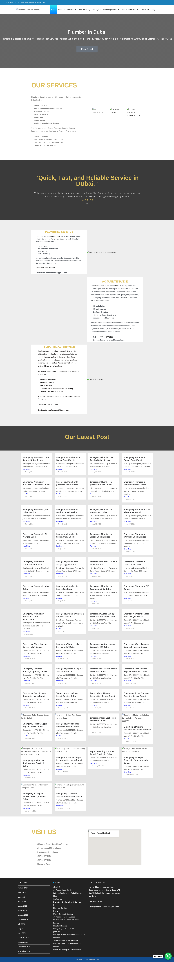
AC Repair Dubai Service (62, 890)
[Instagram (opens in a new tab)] (166, 2)
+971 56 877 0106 (106, 337)
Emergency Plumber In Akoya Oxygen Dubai (67, 563)
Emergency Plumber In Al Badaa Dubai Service (68, 459)
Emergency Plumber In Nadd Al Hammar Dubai (137, 511)
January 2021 (23, 942)
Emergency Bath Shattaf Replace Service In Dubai (135, 670)
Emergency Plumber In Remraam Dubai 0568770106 (33, 616)
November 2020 (24, 951)
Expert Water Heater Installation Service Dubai (102, 694)
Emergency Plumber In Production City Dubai (101, 587)
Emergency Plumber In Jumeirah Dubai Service (135, 483)
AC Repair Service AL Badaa (64, 917)
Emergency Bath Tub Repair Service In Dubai (103, 670)
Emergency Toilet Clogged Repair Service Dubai (35, 725)
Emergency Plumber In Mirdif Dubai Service (33, 563)
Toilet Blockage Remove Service (65, 941)
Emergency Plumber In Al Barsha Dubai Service (102, 459)
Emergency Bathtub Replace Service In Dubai (70, 670)
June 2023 (22, 892)
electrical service (59, 346)
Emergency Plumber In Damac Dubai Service (134, 459)
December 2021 (24, 919)
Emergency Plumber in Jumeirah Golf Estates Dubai (36, 483)
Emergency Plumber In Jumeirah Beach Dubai (67, 483)
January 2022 (23, 915)
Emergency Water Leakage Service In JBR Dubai (103, 645)
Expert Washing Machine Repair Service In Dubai (102, 753)
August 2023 (23, 888)
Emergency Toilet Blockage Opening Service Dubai (136, 694)
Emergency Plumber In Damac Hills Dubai (134, 563)
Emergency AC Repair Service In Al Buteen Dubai (69, 795)
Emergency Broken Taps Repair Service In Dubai (67, 725)
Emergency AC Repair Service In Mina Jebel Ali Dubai (34, 796)
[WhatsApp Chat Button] (168, 956)
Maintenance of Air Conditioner (106, 286)
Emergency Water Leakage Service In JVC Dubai (136, 615)
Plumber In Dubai (53, 236)
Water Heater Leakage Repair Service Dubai (67, 694)
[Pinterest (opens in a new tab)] (163, 2)
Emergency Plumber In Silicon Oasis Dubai (67, 535)
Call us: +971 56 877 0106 (46, 268)
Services (70, 9)
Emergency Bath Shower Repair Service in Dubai (34, 694)
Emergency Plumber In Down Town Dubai (101, 511)
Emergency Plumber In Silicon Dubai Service (101, 535)
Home (53, 9)
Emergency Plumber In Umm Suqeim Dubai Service (36, 459)
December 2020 (24, 947)
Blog (153, 9)
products (56, 932)
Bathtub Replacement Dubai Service (67, 893)
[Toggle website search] (158, 9)
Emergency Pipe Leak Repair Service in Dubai (103, 719)
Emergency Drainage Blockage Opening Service (35, 670)
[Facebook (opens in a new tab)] (160, 2)
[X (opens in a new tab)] (157, 2)
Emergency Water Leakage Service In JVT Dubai (35, 645)
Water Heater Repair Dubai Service (67, 950)
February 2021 (23, 937)
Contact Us (145, 9)
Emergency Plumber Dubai (63, 929)
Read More (26, 469)
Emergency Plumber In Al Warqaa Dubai (35, 535)
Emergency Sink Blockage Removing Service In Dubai (69, 759)
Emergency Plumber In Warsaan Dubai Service (135, 535)
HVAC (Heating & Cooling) (88, 9)
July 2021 (21, 924)
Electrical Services (129, 9)
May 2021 (21, 928)
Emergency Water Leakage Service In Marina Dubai (136, 645)
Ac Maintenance (115, 281)
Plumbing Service (110, 9)
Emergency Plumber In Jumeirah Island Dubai (101, 483)
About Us (61, 9)
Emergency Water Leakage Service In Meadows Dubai (103, 615)
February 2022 (23, 910)
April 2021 (22, 933)
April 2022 (22, 901)
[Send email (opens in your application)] (169, 2)
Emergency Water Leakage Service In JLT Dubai (69, 645)
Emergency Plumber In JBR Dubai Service (35, 511)
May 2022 (21, 897)
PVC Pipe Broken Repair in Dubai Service (69, 935)
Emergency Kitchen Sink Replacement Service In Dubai (34, 763)
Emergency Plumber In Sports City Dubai (67, 587)
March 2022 (22, 906)
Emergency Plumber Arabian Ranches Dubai (70, 615)
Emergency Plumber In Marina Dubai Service (67, 511)
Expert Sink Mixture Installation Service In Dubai (137, 728)
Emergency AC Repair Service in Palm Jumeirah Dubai (136, 760)
